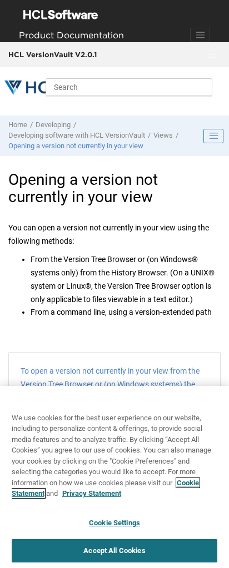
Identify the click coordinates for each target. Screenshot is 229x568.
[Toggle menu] (211, 55)
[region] (114, 477)
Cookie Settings (114, 523)
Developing (53, 124)
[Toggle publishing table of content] (213, 136)
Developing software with (76, 135)
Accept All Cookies (114, 550)
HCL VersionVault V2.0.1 (52, 54)
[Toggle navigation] (200, 35)
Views (163, 135)
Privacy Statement (91, 493)
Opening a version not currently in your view (75, 146)
